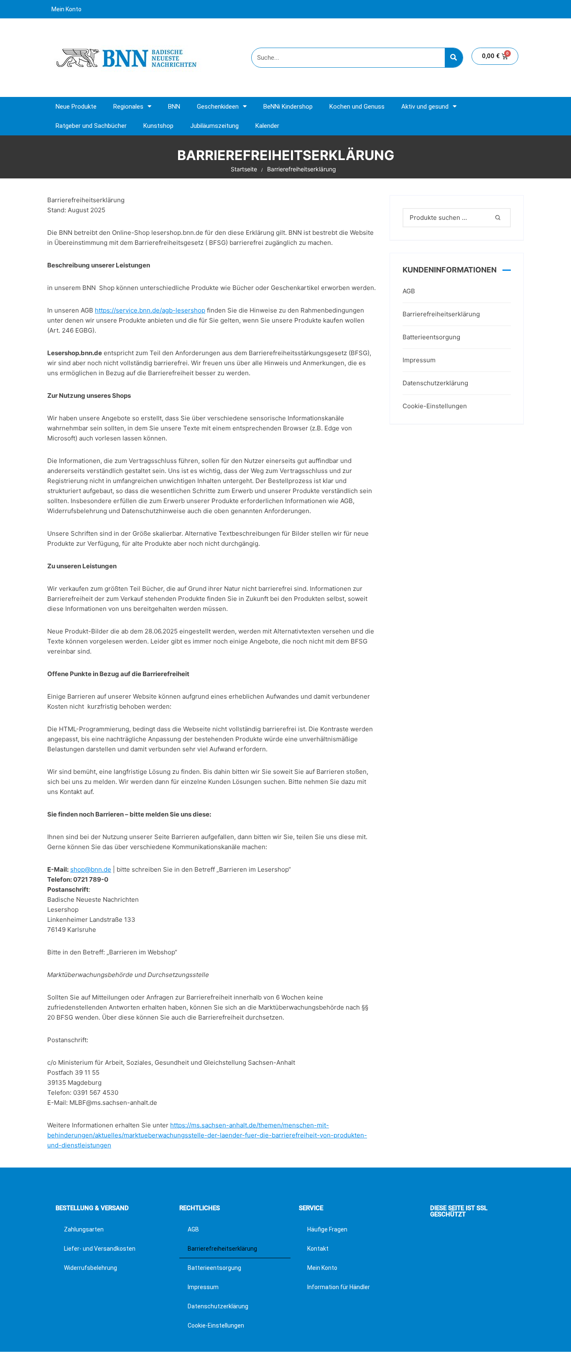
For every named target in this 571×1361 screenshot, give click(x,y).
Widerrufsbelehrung (90, 1267)
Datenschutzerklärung (435, 383)
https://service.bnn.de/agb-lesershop (150, 310)
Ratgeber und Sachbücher (91, 126)
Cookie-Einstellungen (435, 406)
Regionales (128, 106)
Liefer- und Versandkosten (99, 1248)
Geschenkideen (218, 106)
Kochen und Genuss (357, 106)
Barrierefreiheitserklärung (441, 314)
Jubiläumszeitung (214, 126)
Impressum (419, 360)
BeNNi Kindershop (288, 106)
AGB (409, 291)
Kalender (267, 126)
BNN (174, 106)
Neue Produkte (76, 106)
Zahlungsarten (84, 1229)
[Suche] (454, 57)
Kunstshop (158, 126)
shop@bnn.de (90, 869)
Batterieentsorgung (431, 337)
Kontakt (318, 1248)
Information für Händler (338, 1287)
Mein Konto (66, 9)
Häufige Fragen (327, 1229)
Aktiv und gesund (425, 106)
